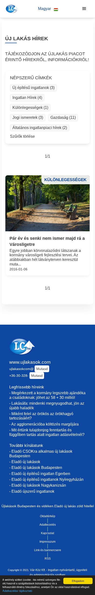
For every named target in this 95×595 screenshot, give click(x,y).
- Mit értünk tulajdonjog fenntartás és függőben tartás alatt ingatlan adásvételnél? (47, 432)
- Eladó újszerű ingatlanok (31, 491)
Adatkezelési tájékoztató (17, 591)
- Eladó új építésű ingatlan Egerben (39, 474)
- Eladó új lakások (24, 462)
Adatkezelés (47, 524)
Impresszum (47, 541)
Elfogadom (78, 581)
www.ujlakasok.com (30, 362)
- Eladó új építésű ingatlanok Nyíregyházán (46, 479)
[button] (48, 9)
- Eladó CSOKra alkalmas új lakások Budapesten (40, 453)
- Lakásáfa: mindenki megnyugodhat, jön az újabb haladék (46, 405)
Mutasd (42, 369)
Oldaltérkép (47, 516)
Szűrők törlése (22, 136)
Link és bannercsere (47, 550)
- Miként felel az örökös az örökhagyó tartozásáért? (41, 416)
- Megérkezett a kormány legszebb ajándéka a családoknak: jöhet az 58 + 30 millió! (47, 395)
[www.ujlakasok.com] (11, 9)
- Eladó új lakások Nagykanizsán (37, 485)
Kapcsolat (47, 533)
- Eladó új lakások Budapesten (35, 468)
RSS (48, 558)
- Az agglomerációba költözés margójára (44, 424)
